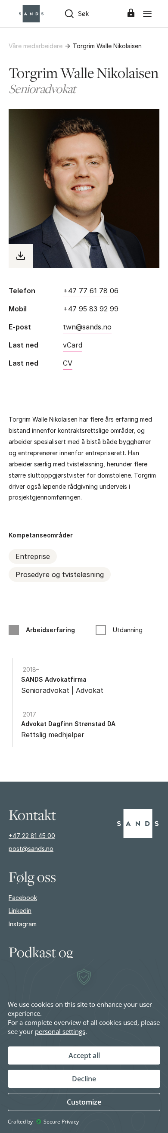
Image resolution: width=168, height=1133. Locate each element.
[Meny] (147, 14)
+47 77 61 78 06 (90, 290)
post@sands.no (31, 848)
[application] (84, 1045)
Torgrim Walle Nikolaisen (107, 46)
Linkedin (20, 910)
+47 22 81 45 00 (32, 835)
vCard (72, 345)
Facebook (23, 897)
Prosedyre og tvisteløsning (60, 574)
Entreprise (33, 556)
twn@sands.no (87, 327)
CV (67, 363)
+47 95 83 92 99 (90, 308)
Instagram (23, 924)
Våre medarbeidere (35, 46)
